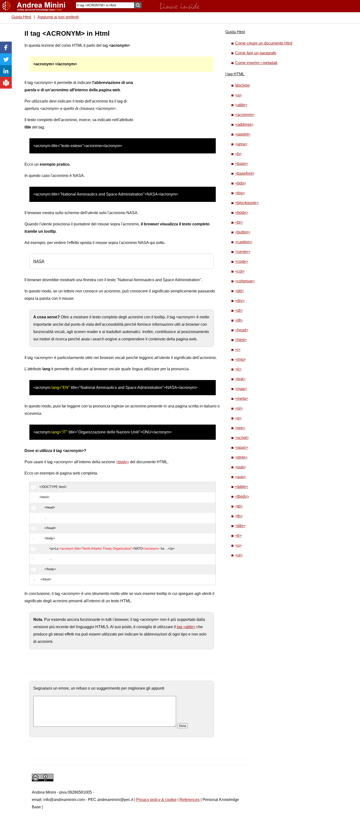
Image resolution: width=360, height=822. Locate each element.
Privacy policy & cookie (156, 800)
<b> (238, 154)
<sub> (240, 467)
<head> (241, 330)
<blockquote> (247, 203)
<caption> (243, 242)
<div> (240, 301)
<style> (241, 457)
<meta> (241, 398)
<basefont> (244, 173)
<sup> (240, 477)
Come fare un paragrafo (255, 53)
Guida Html (21, 17)
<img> (240, 359)
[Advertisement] (174, 102)
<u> (238, 545)
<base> (241, 164)
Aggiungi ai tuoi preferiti (58, 17)
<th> (239, 516)
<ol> (239, 408)
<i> (237, 349)
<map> (241, 389)
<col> (240, 271)
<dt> (239, 320)
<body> (122, 462)
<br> (239, 222)
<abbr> (241, 105)
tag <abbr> (186, 627)
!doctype (242, 85)
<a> (238, 95)
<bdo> (240, 183)
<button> (242, 232)
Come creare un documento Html (263, 43)
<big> (240, 193)
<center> (242, 252)
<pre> (240, 428)
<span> (241, 447)
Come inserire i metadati (256, 63)
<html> (241, 340)
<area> (241, 144)
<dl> (239, 310)
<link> (240, 379)
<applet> (242, 134)
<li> (238, 369)
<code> (241, 261)
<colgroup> (245, 281)
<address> (244, 124)
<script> (242, 438)
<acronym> (244, 115)
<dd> (239, 291)
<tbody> (242, 496)
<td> (239, 506)
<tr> (238, 535)
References (190, 800)
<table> (241, 487)
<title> (240, 526)
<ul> (239, 555)
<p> (238, 418)
